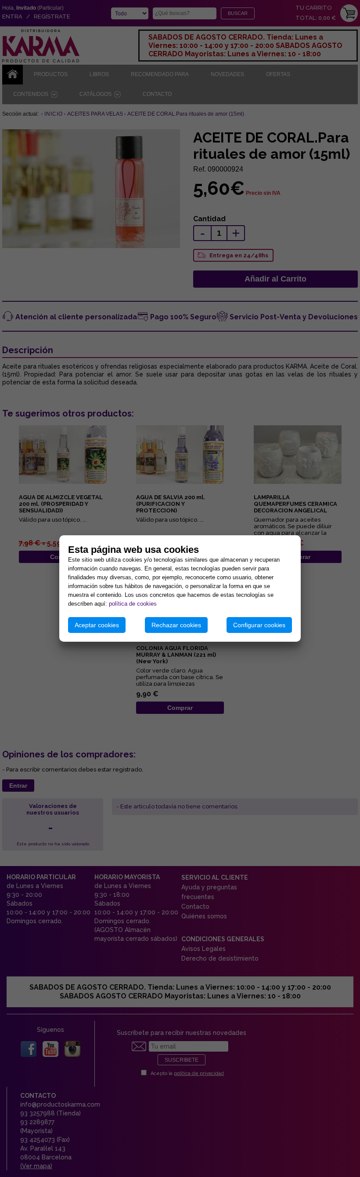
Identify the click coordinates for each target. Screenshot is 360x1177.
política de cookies (133, 603)
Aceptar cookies (97, 625)
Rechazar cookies (176, 625)
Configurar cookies (259, 625)
